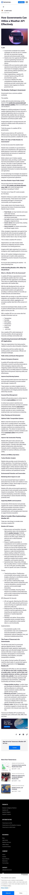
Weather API (5, 810)
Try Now (15, 747)
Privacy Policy (7, 885)
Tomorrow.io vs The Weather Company (11, 825)
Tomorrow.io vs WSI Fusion (8, 827)
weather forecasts (14, 533)
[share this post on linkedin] (23, 734)
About (3, 854)
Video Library (5, 844)
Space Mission (5, 858)
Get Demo (21, 2)
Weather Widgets (6, 812)
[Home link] (6, 2)
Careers (4, 856)
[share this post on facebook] (16, 734)
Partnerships (5, 863)
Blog (3, 838)
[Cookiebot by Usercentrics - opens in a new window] (21, 875)
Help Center (5, 840)
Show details (4, 888)
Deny (20, 893)
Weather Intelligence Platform (9, 808)
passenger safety (10, 432)
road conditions (11, 400)
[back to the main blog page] (3, 6)
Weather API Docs (6, 842)
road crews (20, 406)
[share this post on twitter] (20, 734)
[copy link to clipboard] (27, 734)
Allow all (8, 893)
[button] (27, 2)
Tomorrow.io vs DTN (7, 823)
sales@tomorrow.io (7, 869)
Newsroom (5, 861)
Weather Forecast (6, 814)
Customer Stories (6, 846)
